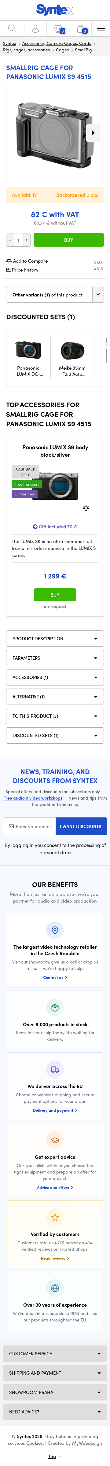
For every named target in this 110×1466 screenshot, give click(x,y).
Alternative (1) (29, 696)
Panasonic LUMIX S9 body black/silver (55, 450)
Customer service (30, 1353)
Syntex (9, 43)
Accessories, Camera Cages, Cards (56, 43)
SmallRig (83, 49)
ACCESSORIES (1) (30, 677)
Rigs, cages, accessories (26, 49)
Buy (68, 239)
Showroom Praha (31, 1392)
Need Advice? (24, 1411)
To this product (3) (35, 716)
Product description (38, 638)
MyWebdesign (87, 1443)
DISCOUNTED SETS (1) (35, 735)
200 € (25, 471)
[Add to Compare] (86, 507)
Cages (62, 49)
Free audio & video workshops (32, 798)
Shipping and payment (35, 1372)
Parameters (26, 657)
